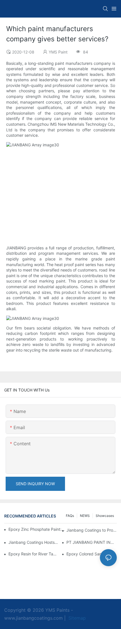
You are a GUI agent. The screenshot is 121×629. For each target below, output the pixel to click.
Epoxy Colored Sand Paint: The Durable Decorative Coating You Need (91, 553)
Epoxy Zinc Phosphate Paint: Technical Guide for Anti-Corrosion (36, 529)
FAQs (70, 516)
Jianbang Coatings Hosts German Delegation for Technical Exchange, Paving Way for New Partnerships (33, 542)
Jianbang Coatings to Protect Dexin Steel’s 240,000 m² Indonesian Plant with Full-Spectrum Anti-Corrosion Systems (91, 530)
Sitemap (76, 618)
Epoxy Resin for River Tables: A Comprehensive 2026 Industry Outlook (33, 553)
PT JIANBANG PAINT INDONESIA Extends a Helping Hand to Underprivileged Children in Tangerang (91, 542)
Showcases (105, 516)
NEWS (85, 516)
